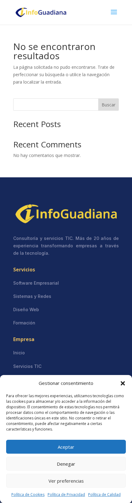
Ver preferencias (66, 481)
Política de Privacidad (66, 494)
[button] (123, 383)
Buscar (108, 105)
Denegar (66, 464)
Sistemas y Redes (32, 296)
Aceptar (66, 447)
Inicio (19, 352)
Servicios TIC (27, 366)
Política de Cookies (28, 494)
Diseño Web (26, 309)
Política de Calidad (104, 494)
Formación (24, 322)
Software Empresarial (36, 283)
